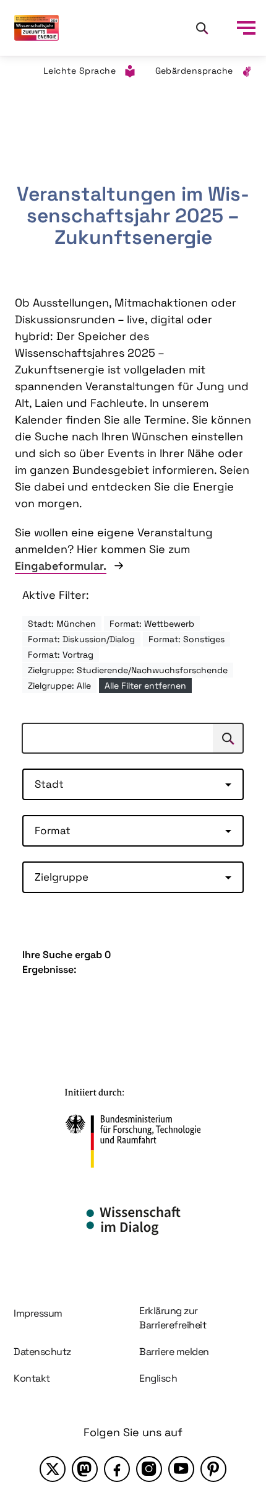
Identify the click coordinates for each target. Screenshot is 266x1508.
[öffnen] (246, 27)
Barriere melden (174, 1351)
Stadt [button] (49, 784)
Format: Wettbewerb (151, 623)
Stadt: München (62, 623)
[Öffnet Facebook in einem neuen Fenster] (117, 1469)
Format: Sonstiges (186, 639)
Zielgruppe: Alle (59, 685)
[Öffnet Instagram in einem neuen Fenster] (149, 1469)
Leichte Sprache (79, 70)
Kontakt (32, 1378)
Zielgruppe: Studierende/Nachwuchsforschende (128, 670)
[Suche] (201, 27)
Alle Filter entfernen (145, 685)
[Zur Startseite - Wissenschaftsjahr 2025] (36, 28)
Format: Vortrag (60, 654)
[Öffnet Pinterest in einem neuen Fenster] (213, 1469)
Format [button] (53, 830)
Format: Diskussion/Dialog (81, 639)
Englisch (158, 1378)
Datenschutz (42, 1351)
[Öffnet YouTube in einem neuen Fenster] (181, 1469)
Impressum (38, 1313)
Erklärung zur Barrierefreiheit (172, 1317)
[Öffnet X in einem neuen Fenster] (53, 1469)
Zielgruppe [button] (61, 877)
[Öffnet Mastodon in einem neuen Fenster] (85, 1469)
